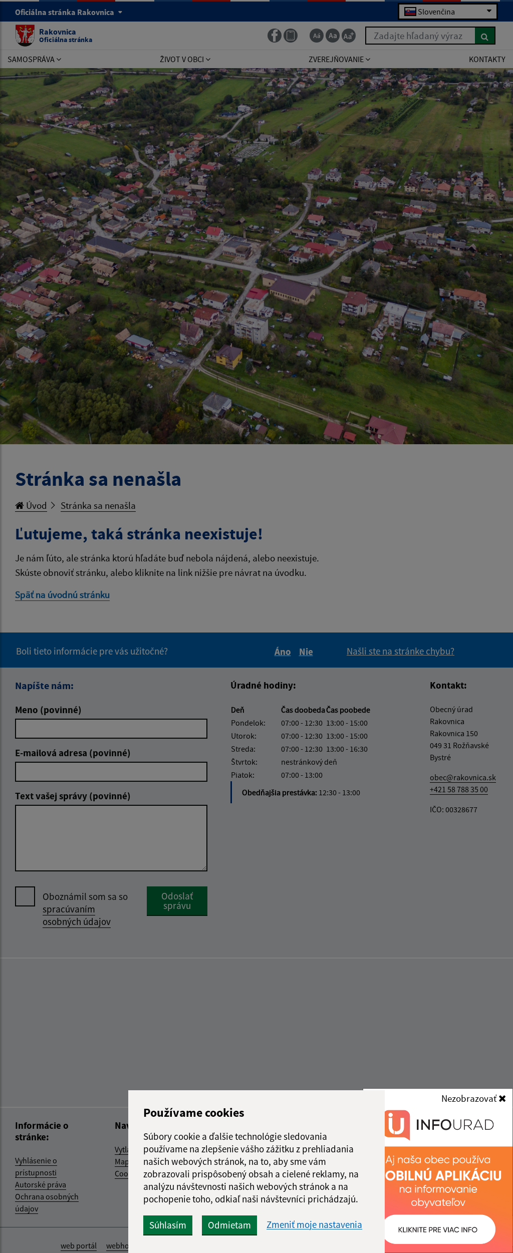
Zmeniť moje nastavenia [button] (314, 1224)
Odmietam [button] (229, 1225)
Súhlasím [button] (167, 1225)
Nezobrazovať (469, 1098)
